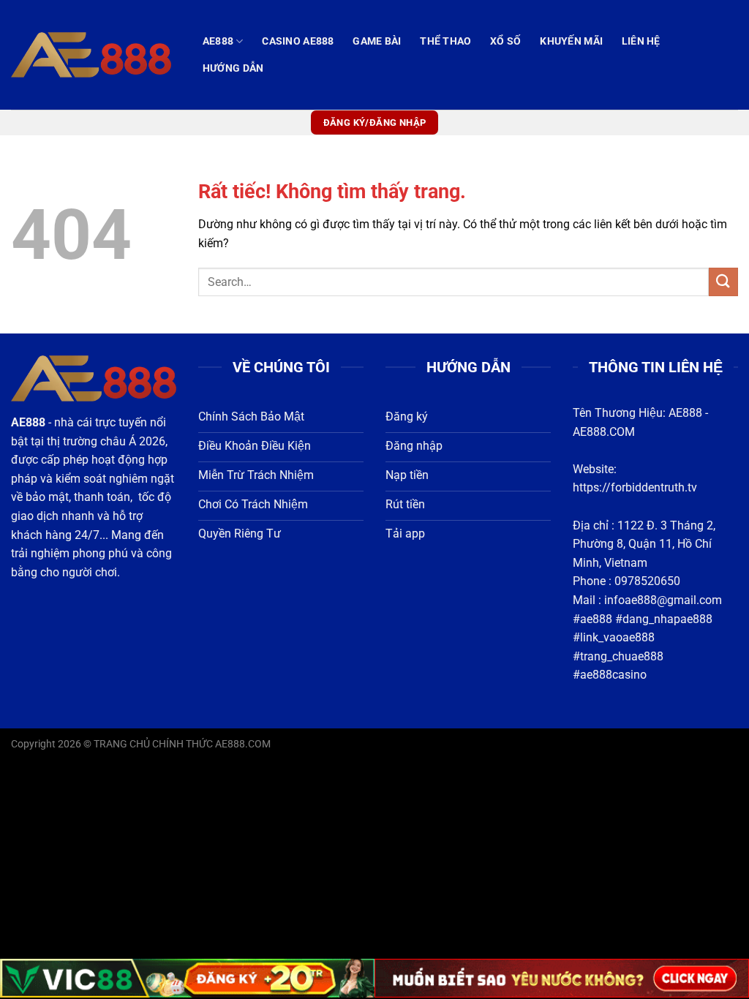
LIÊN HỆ (641, 41)
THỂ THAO (445, 41)
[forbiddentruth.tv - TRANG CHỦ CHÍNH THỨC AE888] (91, 54)
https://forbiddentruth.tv (635, 487)
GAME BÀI (377, 41)
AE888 (218, 41)
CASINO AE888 (298, 41)
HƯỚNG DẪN (233, 68)
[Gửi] (723, 282)
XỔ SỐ (505, 41)
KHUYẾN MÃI (571, 41)
